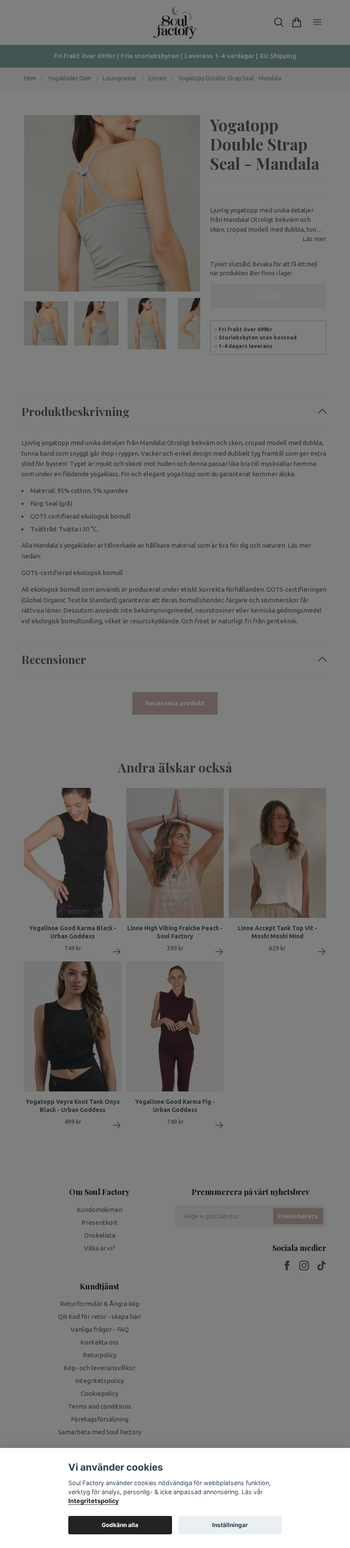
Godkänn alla (120, 1524)
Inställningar (230, 1524)
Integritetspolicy (93, 1500)
